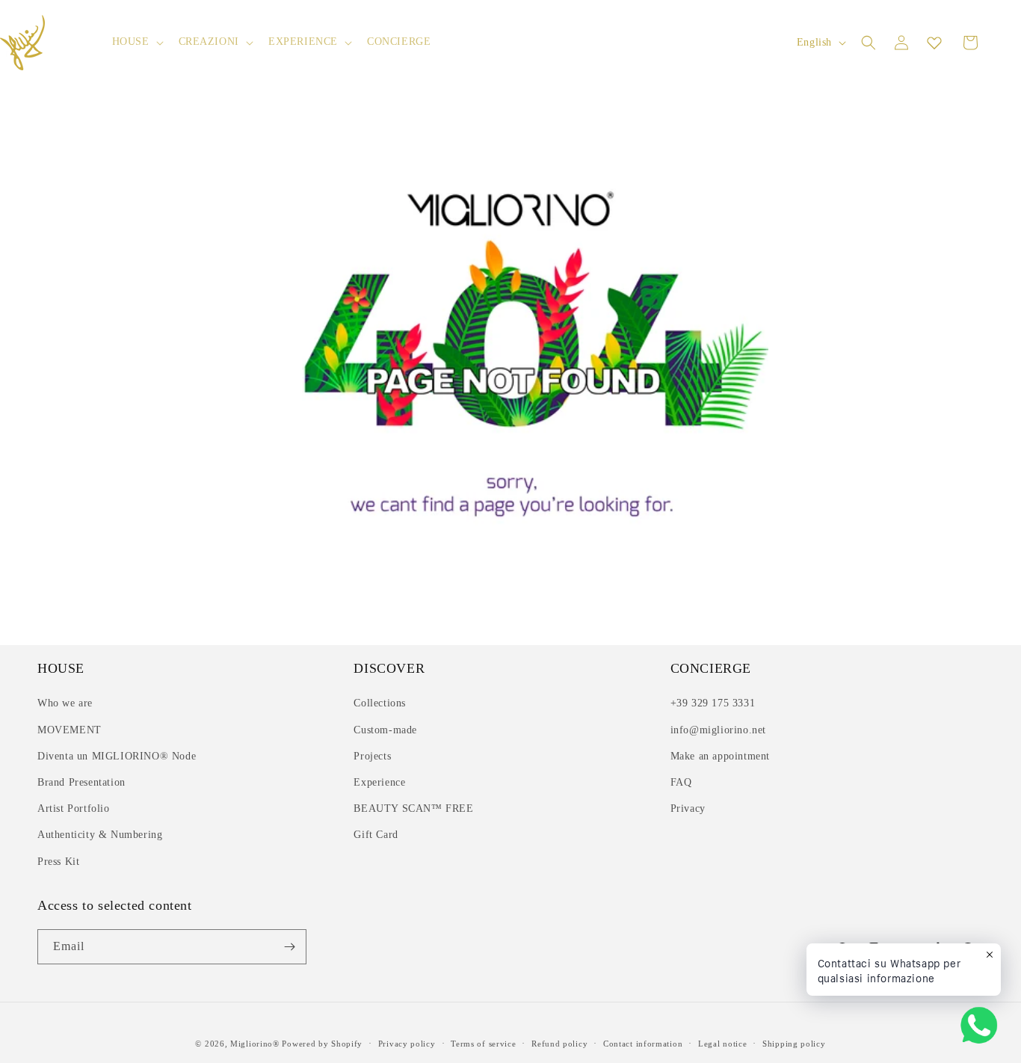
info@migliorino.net (718, 730)
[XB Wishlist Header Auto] (934, 42)
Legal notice (722, 1043)
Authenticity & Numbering (99, 834)
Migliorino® (255, 1043)
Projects (372, 756)
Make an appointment (720, 756)
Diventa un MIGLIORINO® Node (116, 756)
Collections (380, 703)
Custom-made (385, 730)
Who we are (65, 703)
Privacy (688, 808)
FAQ (681, 782)
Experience (379, 782)
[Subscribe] (289, 946)
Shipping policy (794, 1043)
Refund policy (559, 1043)
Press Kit (58, 861)
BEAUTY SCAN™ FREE (413, 808)
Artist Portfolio (73, 808)
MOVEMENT (69, 730)
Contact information (642, 1043)
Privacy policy (407, 1043)
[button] (136, 42)
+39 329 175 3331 (713, 703)
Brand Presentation (81, 782)
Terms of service (483, 1043)
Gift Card (376, 834)
